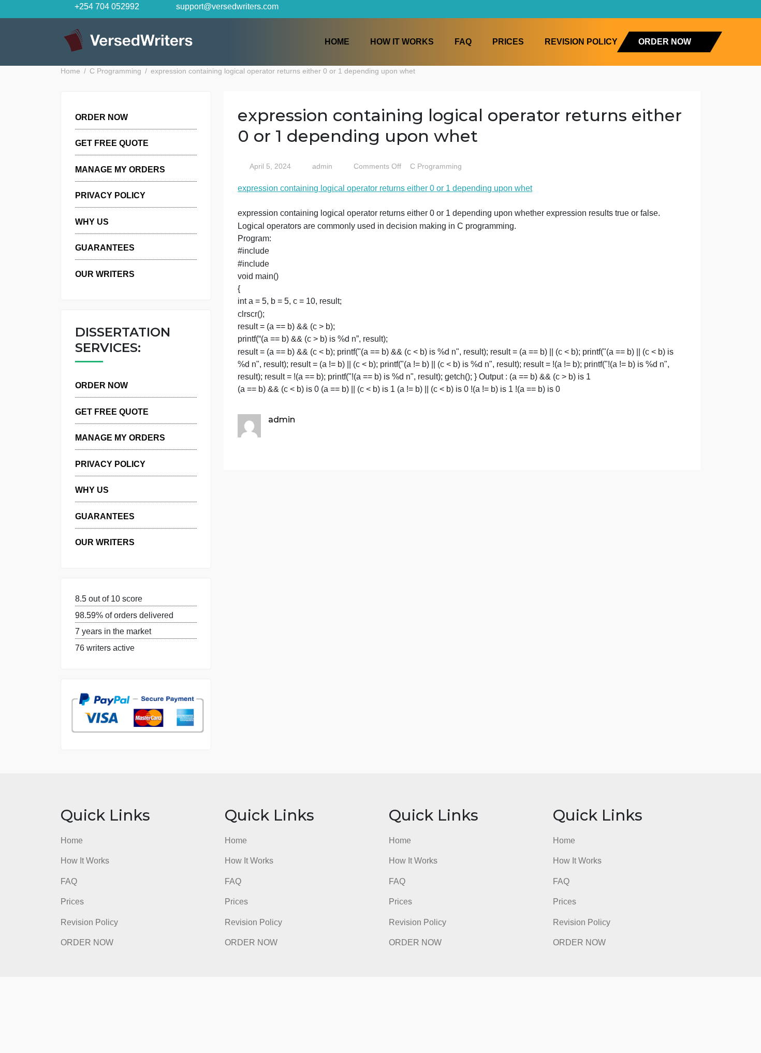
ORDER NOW (664, 41)
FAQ (463, 41)
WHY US (92, 221)
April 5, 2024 (270, 166)
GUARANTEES (105, 247)
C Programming (436, 166)
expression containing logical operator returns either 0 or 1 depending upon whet (385, 188)
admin (321, 166)
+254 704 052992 (105, 6)
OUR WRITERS (105, 274)
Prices (508, 41)
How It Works (402, 41)
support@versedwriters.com (226, 6)
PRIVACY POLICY (110, 195)
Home (337, 41)
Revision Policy (581, 41)
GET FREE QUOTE (112, 143)
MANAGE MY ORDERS (120, 169)
